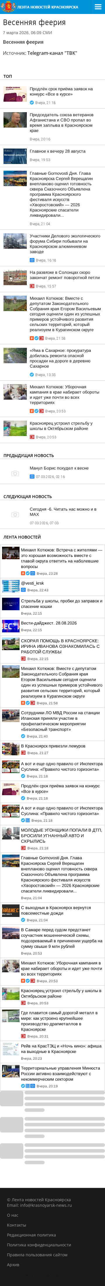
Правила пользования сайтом (37, 1254)
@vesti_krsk (32, 583)
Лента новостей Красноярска (36, 1274)
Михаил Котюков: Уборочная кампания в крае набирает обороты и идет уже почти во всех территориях (61, 968)
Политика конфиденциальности (39, 1245)
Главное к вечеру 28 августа (57, 151)
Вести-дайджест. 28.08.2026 (49, 623)
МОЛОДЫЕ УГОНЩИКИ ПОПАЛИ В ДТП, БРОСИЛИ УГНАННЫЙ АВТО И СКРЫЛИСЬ (61, 836)
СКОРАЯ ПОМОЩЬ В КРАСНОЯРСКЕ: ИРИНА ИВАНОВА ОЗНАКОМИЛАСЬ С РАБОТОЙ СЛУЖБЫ (60, 646)
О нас (12, 1215)
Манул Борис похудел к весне (59, 468)
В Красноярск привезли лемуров (53, 746)
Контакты (16, 1225)
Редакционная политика (31, 1235)
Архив (13, 1264)
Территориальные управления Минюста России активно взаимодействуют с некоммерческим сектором (60, 1074)
